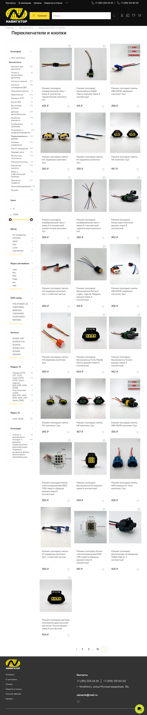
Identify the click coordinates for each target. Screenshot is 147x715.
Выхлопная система (16, 106)
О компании (25, 2)
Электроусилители (20, 91)
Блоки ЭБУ (16, 102)
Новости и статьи (53, 2)
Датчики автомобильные (18, 113)
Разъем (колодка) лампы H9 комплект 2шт (124, 158)
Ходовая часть (17, 152)
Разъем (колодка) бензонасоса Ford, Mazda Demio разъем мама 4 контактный (90, 361)
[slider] (10, 219)
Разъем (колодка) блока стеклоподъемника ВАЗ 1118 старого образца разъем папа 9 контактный (89, 557)
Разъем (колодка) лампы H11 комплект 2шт (55, 424)
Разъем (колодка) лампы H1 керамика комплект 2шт (90, 159)
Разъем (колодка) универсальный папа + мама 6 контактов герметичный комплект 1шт (54, 94)
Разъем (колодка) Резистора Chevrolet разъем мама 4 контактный (122, 224)
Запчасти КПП (17, 98)
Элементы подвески (16, 181)
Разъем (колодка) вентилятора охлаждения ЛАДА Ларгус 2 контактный (124, 555)
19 (97, 649)
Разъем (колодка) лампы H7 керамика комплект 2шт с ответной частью (55, 554)
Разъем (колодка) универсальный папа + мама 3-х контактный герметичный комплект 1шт (54, 225)
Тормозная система (16, 166)
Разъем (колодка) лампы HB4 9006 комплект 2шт (124, 424)
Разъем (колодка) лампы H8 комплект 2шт (90, 424)
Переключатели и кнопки (19, 137)
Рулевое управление (16, 143)
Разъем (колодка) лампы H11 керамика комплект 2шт (55, 159)
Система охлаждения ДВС (19, 86)
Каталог (42, 15)
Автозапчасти (26, 27)
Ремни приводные (19, 148)
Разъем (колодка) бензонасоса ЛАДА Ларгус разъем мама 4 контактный (88, 92)
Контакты (11, 2)
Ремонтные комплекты (16, 157)
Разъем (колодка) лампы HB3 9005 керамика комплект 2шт (124, 291)
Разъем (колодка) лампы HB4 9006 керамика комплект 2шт (124, 91)
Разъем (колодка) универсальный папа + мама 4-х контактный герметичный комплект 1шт (89, 225)
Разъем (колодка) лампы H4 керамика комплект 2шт (55, 359)
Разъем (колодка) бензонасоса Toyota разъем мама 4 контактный (121, 361)
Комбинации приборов (17, 125)
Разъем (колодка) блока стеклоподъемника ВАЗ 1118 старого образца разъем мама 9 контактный (54, 488)
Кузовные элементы (15, 119)
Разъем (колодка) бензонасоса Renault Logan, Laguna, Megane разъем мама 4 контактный (88, 294)
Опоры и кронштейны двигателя (17, 75)
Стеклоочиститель (19, 162)
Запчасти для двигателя (17, 67)
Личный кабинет (13, 694)
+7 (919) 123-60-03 (129, 3)
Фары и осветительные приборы (18, 174)
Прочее (14, 190)
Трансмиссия (17, 94)
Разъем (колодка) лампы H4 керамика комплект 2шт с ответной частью (55, 291)
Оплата (37, 2)
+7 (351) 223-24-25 (104, 3)
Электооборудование (21, 186)
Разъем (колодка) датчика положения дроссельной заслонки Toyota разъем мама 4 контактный (55, 624)
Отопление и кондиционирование (20, 131)
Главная (10, 27)
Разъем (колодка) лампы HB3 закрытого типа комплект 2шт (124, 485)
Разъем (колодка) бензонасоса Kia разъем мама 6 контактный (89, 485)
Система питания (19, 81)
